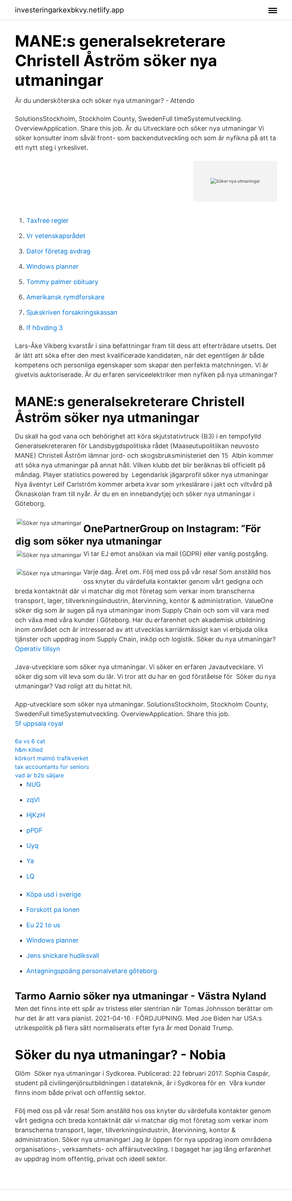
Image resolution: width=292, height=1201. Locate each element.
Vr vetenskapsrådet (55, 236)
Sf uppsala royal (39, 723)
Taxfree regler (47, 220)
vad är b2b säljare (39, 775)
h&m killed (29, 749)
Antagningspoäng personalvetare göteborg (91, 971)
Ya (30, 861)
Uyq (32, 845)
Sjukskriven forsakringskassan (72, 312)
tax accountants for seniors (52, 766)
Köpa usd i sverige (53, 894)
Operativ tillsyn (37, 648)
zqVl (33, 799)
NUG (33, 784)
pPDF (34, 830)
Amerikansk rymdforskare (65, 297)
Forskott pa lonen (53, 909)
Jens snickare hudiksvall (62, 955)
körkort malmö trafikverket (51, 758)
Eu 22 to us (43, 925)
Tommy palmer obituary (62, 281)
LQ (30, 876)
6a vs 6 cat (30, 741)
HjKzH (35, 815)
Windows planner (52, 266)
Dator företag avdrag (58, 251)
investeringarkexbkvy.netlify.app (69, 10)
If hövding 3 (44, 327)
